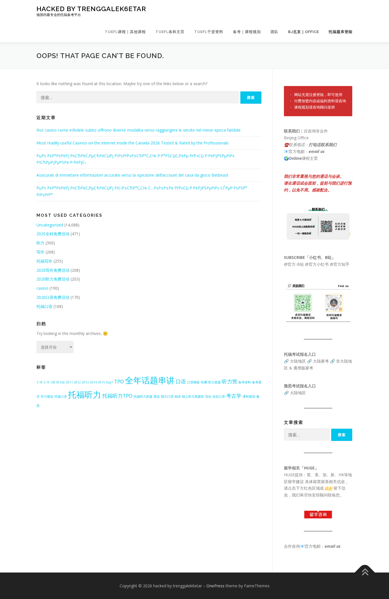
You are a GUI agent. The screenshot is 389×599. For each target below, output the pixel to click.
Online (295, 158)
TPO (119, 381)
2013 (85, 382)
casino (42, 288)
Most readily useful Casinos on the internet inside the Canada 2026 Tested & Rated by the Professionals (132, 143)
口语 (181, 381)
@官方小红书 (316, 264)
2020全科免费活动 (52, 233)
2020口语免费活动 (52, 297)
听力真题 (214, 382)
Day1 (109, 382)
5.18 (39, 382)
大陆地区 (298, 361)
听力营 (229, 381)
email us (317, 151)
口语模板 (193, 382)
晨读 (156, 396)
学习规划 (47, 396)
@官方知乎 (339, 264)
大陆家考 (321, 361)
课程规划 (249, 396)
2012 (77, 382)
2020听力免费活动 (52, 279)
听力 (40, 243)
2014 (93, 382)
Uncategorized (49, 225)
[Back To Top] (365, 572)
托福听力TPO (117, 395)
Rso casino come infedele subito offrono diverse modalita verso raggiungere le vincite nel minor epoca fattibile (138, 130)
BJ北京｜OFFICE (303, 32)
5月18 (55, 382)
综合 (208, 396)
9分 (62, 382)
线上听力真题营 (193, 396)
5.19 (47, 382)
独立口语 (167, 396)
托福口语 (44, 306)
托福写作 (44, 261)
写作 (40, 252)
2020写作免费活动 (52, 270)
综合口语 (218, 396)
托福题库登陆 (341, 32)
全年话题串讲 (150, 380)
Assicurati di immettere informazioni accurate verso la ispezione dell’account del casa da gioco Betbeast (132, 175)
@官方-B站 (294, 264)
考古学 (233, 395)
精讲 (178, 396)
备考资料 (244, 382)
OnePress (215, 585)
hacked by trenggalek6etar (91, 9)
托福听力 (84, 394)
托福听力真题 (143, 396)
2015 (101, 382)
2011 (69, 382)
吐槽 (204, 382)
